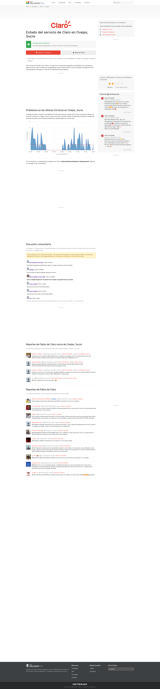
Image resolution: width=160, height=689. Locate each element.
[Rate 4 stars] (119, 83)
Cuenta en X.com (107, 29)
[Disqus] (61, 280)
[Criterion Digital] (80, 684)
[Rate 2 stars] (112, 83)
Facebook (93, 671)
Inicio (53, 2)
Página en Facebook (108, 32)
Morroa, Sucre (71, 378)
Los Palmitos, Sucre (83, 354)
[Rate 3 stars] (116, 83)
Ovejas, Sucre (78, 362)
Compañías (61, 2)
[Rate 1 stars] (109, 83)
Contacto (87, 2)
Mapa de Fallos (80, 52)
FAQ (69, 2)
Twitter (92, 668)
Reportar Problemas (44, 52)
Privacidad (77, 2)
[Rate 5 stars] (122, 83)
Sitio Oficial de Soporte (109, 35)
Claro (41, 6)
